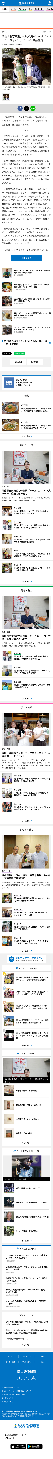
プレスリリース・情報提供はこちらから (18, 1391)
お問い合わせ (8, 1398)
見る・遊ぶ (22, 9)
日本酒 (5, 44)
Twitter (26, 1377)
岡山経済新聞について (11, 1388)
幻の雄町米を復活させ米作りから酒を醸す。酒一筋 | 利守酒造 (25, 342)
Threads (33, 1377)
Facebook (19, 1377)
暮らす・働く (39, 9)
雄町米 (20, 44)
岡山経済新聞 (26, 3)
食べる (13, 9)
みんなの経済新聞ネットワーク (26, 1426)
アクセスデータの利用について (14, 1395)
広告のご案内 (8, 1402)
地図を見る (26, 258)
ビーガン (12, 44)
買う (30, 9)
